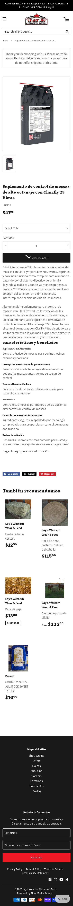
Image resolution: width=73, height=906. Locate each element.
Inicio (5, 40)
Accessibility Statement (35, 873)
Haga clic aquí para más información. (26, 451)
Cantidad (8, 238)
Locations (36, 781)
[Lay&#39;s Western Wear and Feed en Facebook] (50, 880)
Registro (36, 857)
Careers (37, 776)
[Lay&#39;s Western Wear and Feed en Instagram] (55, 880)
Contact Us (37, 786)
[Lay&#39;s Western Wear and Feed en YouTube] (61, 880)
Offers (37, 761)
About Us (36, 771)
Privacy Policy (14, 869)
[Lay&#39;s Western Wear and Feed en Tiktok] (67, 880)
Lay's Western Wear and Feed (39, 889)
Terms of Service (53, 869)
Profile (36, 791)
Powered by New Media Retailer (35, 893)
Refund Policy (33, 869)
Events (36, 766)
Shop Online (36, 756)
